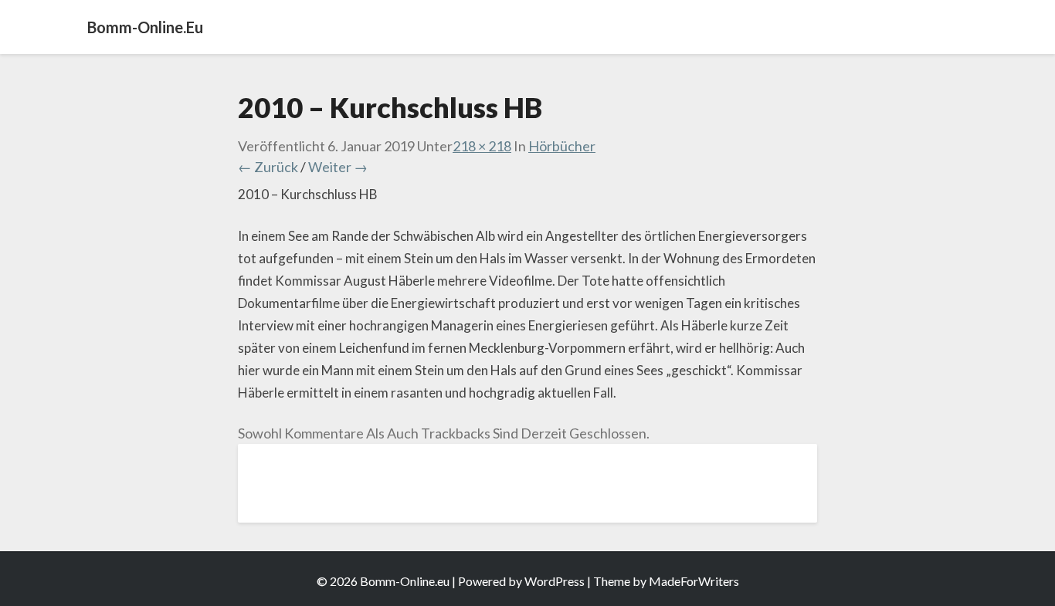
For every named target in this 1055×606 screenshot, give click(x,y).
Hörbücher (561, 145)
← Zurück (268, 166)
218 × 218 (482, 145)
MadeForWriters (694, 581)
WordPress (554, 581)
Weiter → (338, 166)
